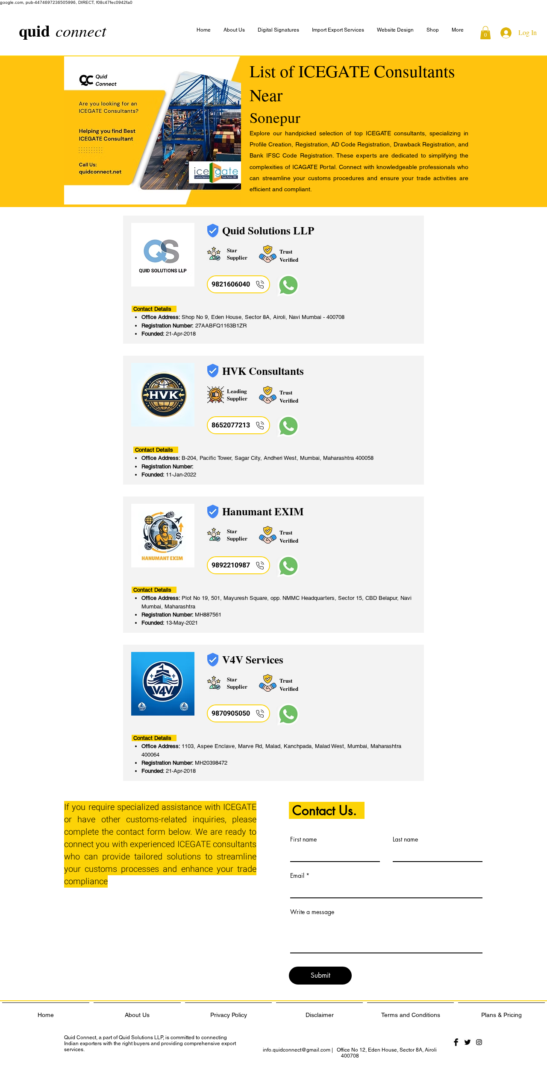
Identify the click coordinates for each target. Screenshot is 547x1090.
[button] (457, 30)
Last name (405, 839)
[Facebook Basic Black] (456, 1042)
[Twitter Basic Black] (467, 1042)
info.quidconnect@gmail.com (296, 1050)
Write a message (312, 912)
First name (303, 839)
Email (297, 876)
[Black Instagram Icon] (479, 1042)
